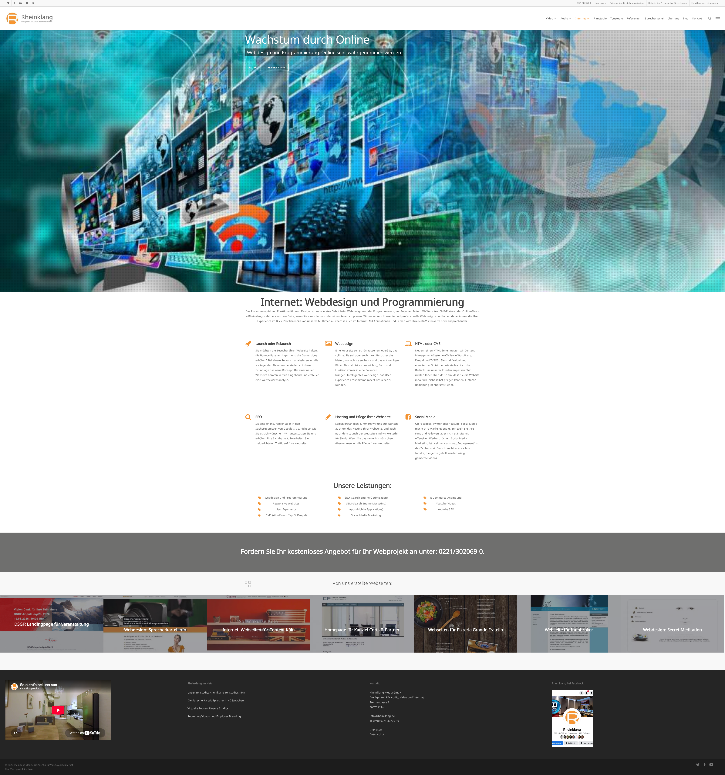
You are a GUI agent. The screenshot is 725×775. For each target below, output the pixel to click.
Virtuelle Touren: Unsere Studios (207, 708)
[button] (627, 3)
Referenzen (276, 67)
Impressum (377, 729)
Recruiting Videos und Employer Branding (214, 716)
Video (253, 67)
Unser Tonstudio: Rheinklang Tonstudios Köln (216, 692)
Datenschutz (378, 734)
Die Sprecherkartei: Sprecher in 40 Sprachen (215, 700)
